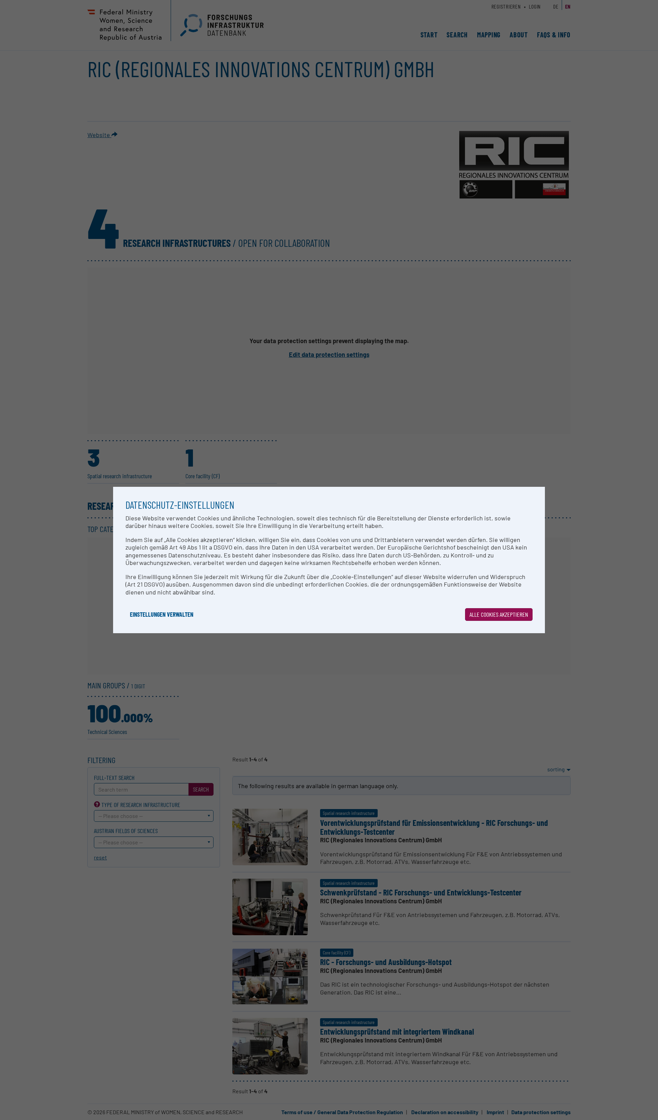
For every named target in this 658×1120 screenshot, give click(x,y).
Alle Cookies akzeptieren (499, 614)
